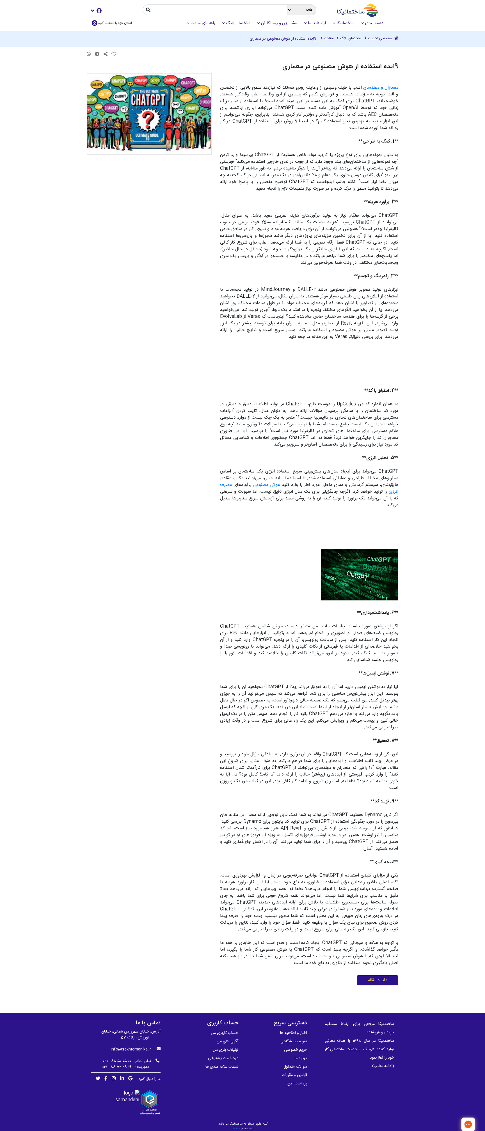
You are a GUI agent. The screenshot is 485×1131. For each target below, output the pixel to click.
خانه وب (236, 1129)
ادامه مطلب (383, 1066)
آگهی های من (227, 1041)
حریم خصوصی (295, 1050)
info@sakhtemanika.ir (131, 1049)
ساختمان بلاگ (351, 39)
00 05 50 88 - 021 (117, 1061)
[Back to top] (450, 1124)
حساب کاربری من (224, 1033)
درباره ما (301, 1058)
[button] (96, 10)
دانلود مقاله (377, 980)
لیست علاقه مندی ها (221, 1066)
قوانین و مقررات (294, 1075)
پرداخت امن (297, 1083)
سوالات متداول (295, 1066)
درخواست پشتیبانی (223, 1058)
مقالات (329, 39)
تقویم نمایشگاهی (293, 1041)
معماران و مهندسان (380, 87)
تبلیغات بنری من (225, 1050)
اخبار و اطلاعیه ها (293, 1033)
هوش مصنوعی (266, 485)
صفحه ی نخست (380, 39)
